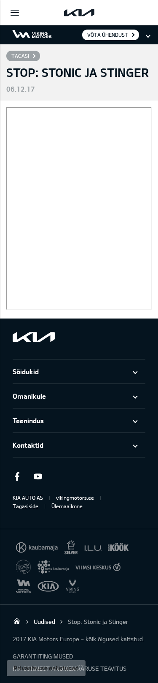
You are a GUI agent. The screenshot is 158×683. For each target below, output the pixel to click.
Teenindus (28, 420)
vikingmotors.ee (75, 498)
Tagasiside (25, 506)
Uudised (44, 621)
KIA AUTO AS (28, 498)
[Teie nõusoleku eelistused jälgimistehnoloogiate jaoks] (46, 668)
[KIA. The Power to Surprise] (34, 337)
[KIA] (79, 12)
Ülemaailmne (67, 506)
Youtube (38, 476)
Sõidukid (26, 371)
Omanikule (29, 396)
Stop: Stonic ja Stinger (98, 621)
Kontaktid (28, 445)
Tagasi (20, 56)
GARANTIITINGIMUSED (43, 656)
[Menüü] (14, 12)
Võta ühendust (107, 35)
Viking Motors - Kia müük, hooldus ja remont (17, 621)
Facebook (17, 476)
